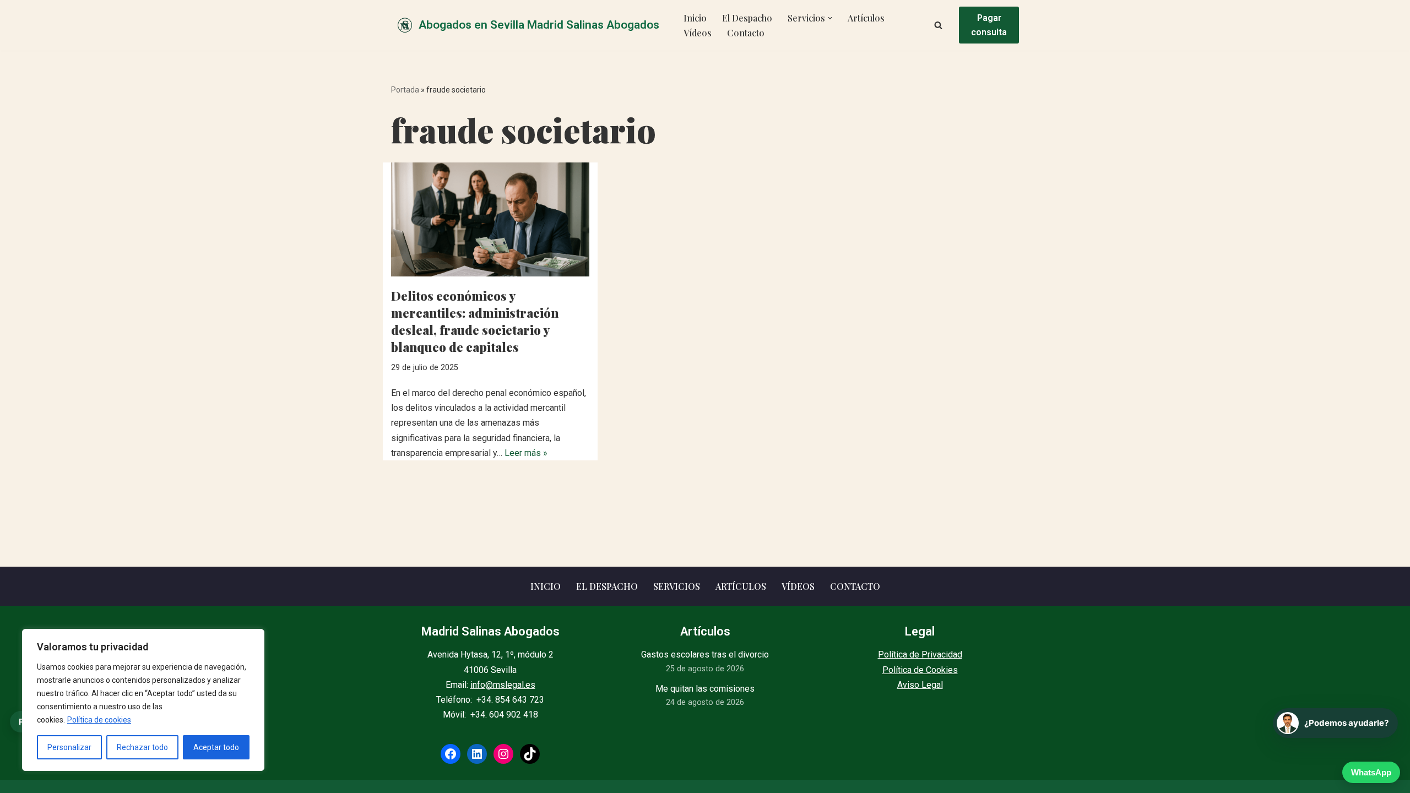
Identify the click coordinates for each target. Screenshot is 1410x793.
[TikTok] (530, 754)
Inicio (695, 18)
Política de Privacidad (920, 654)
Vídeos (698, 33)
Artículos (866, 18)
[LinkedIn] (477, 754)
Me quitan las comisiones (705, 688)
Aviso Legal (920, 685)
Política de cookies (99, 719)
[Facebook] (450, 754)
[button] (830, 18)
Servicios (676, 586)
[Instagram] (503, 754)
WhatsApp (1371, 772)
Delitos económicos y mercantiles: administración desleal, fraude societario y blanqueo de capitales (474, 321)
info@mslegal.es (502, 685)
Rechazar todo (142, 747)
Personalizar (69, 747)
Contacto (745, 33)
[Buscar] (938, 25)
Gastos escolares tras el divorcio (705, 654)
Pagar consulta (989, 25)
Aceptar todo (216, 747)
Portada (405, 89)
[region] (143, 700)
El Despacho (747, 18)
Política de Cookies (920, 670)
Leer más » (526, 453)
